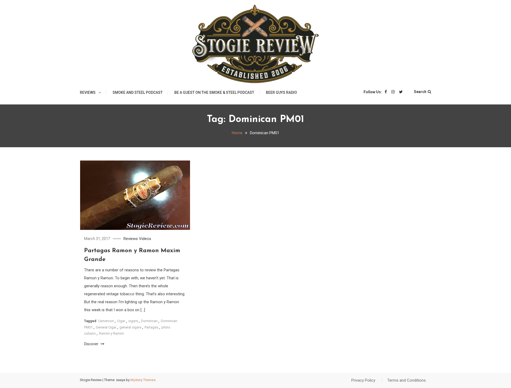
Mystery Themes (142, 380)
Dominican (149, 321)
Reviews (88, 92)
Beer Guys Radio (281, 92)
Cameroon (106, 321)
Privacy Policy (363, 380)
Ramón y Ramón (111, 333)
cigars (133, 321)
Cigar (121, 321)
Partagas (151, 327)
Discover (91, 344)
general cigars (130, 327)
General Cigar (106, 327)
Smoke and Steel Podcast (138, 92)
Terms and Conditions (406, 380)
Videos (145, 238)
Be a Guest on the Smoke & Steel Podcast (214, 92)
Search (420, 92)
